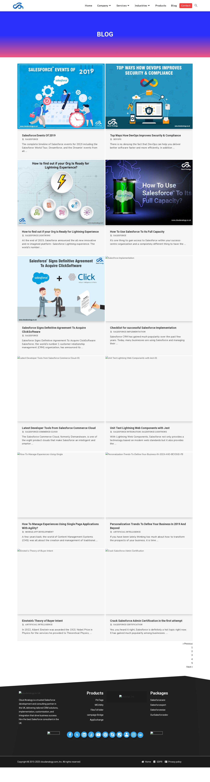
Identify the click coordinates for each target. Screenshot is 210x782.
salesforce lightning (37, 235)
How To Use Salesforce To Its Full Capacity (137, 231)
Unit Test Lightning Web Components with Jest (140, 428)
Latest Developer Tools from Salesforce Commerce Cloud (59, 428)
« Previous (188, 644)
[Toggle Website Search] (196, 5)
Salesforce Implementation (129, 331)
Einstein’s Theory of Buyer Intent (42, 620)
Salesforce (31, 139)
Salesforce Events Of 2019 (38, 135)
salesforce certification (128, 624)
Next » (189, 667)
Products (95, 693)
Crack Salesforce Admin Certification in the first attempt (146, 620)
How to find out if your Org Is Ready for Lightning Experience (60, 231)
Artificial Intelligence (127, 532)
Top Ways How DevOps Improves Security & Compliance (145, 135)
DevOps (117, 139)
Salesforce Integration (127, 431)
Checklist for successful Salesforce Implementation (143, 327)
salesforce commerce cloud (41, 431)
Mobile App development (39, 532)
